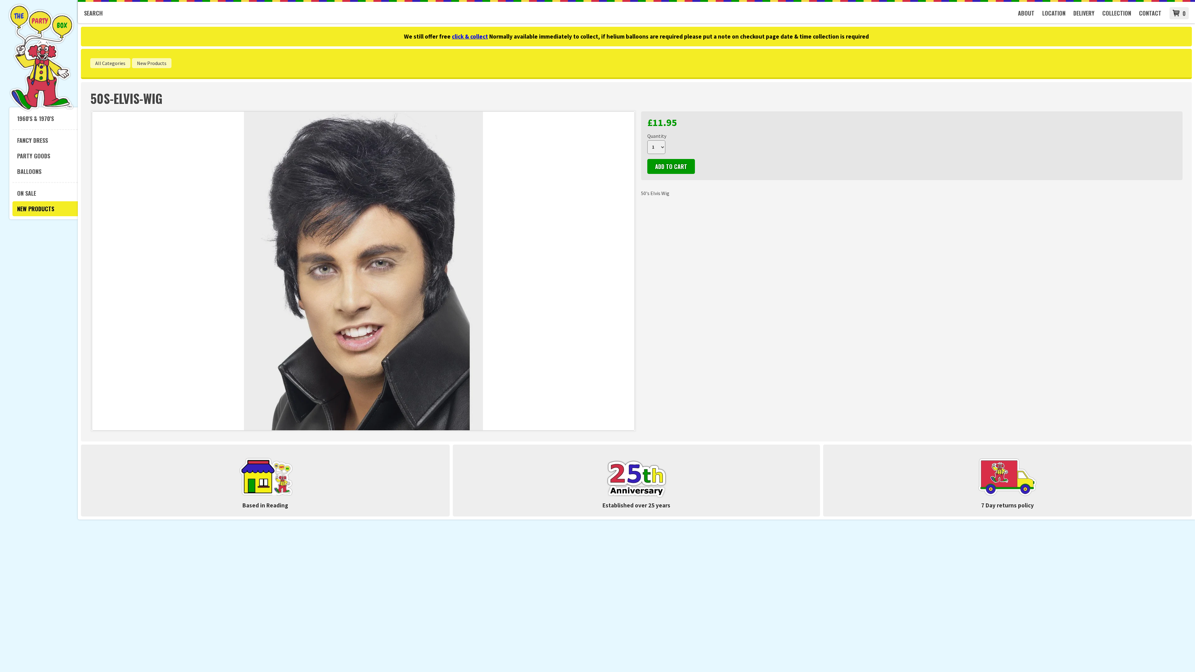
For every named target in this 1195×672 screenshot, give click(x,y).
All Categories (110, 63)
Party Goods (33, 156)
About (1026, 13)
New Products (35, 209)
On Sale (26, 193)
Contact (1150, 13)
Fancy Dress (32, 140)
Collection (1116, 13)
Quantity (656, 136)
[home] (41, 110)
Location (1054, 13)
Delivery (1083, 13)
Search (93, 13)
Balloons (29, 171)
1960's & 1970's (35, 118)
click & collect (470, 36)
